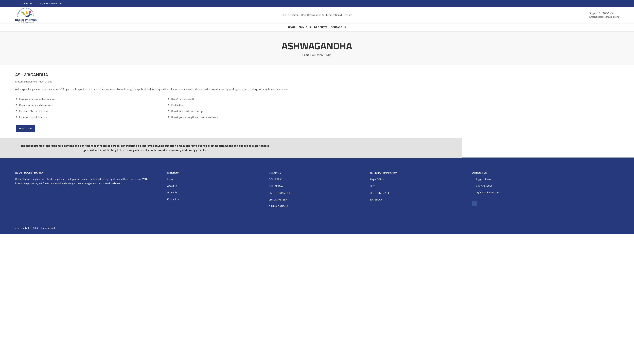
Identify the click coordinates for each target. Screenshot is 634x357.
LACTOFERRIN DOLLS (281, 192)
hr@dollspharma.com (487, 192)
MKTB (28, 227)
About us (172, 185)
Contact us (173, 199)
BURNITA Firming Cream (383, 172)
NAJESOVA (376, 199)
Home (305, 55)
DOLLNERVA (276, 186)
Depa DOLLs (377, 179)
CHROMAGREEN (278, 199)
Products (172, 192)
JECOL (373, 186)
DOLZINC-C (275, 172)
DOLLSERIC (275, 179)
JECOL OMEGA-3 (379, 192)
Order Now (25, 128)
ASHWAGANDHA (278, 206)
